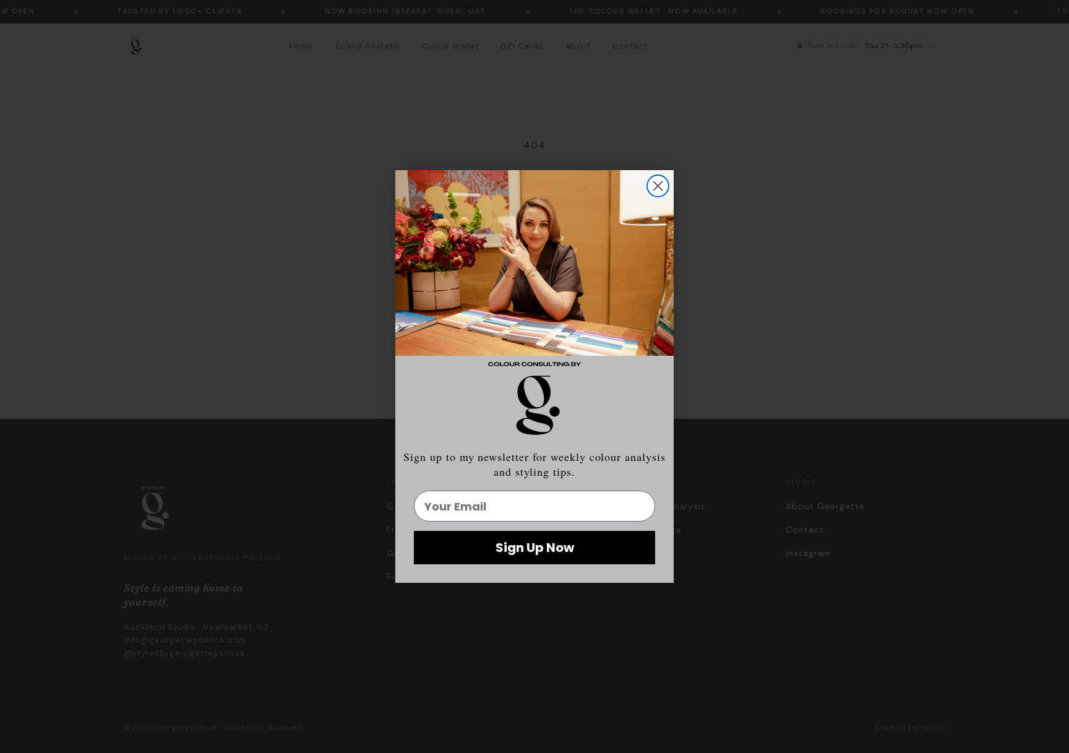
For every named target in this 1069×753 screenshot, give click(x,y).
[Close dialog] (658, 186)
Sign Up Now (535, 547)
